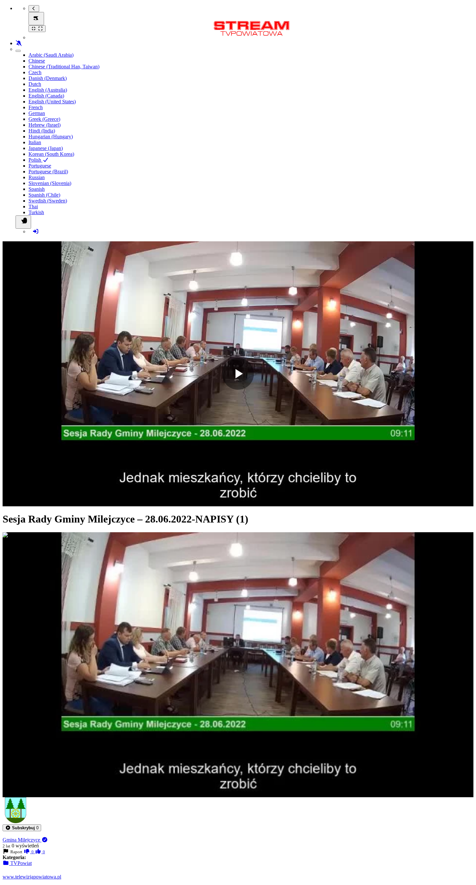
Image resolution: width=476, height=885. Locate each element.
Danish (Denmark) (47, 78)
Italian (34, 142)
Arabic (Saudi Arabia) (51, 55)
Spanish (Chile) (44, 195)
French (35, 107)
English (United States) (52, 101)
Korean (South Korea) (51, 154)
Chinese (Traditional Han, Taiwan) (63, 66)
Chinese (36, 60)
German (36, 113)
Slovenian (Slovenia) (49, 183)
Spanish (36, 189)
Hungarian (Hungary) (50, 136)
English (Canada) (46, 95)
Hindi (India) (41, 130)
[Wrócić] (33, 8)
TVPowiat (20, 863)
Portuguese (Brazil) (48, 171)
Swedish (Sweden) (47, 200)
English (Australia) (47, 90)
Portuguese (39, 165)
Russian (36, 177)
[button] (22, 827)
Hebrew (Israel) (44, 125)
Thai (33, 206)
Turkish (36, 212)
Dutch (34, 84)
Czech (34, 72)
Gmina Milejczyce (22, 840)
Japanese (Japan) (45, 148)
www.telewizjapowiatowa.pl (32, 876)
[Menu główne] (36, 18)
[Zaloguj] (35, 231)
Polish (35, 160)
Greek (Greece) (44, 119)
